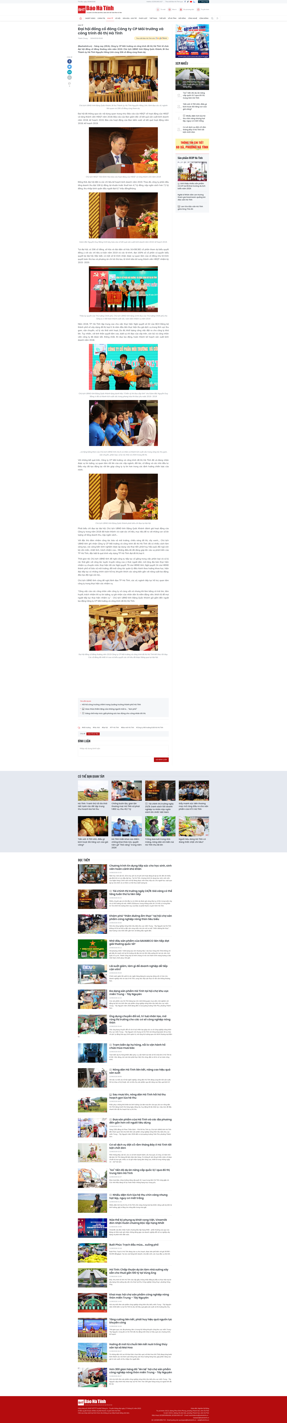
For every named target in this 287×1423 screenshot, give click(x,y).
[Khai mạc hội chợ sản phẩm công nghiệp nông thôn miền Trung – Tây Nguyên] (92, 1302)
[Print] (69, 77)
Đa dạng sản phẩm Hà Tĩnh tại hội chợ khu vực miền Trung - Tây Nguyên (139, 993)
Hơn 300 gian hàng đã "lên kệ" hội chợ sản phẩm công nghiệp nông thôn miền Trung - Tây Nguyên (140, 1371)
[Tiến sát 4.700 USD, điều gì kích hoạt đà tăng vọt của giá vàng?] (93, 826)
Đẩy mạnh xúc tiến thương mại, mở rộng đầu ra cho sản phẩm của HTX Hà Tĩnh (193, 806)
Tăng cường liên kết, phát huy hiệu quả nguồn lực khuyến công (140, 1321)
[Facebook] (185, 2)
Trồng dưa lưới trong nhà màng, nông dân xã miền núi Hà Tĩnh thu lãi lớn (159, 842)
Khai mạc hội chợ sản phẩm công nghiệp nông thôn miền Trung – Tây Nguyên (139, 1296)
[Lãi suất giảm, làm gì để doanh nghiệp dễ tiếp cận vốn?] (92, 974)
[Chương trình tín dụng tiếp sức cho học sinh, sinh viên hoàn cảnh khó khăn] (92, 874)
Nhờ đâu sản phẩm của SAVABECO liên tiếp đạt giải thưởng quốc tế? (139, 942)
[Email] (69, 72)
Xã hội (117, 18)
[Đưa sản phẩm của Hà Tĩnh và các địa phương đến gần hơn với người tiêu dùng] (92, 1127)
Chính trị (101, 18)
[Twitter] (69, 67)
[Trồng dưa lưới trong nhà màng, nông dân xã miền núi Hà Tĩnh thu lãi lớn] (160, 826)
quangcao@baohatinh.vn (187, 1420)
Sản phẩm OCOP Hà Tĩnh (190, 157)
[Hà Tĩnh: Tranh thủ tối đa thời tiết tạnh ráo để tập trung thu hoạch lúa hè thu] (93, 791)
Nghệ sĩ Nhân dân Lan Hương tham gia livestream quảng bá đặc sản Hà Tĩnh (191, 197)
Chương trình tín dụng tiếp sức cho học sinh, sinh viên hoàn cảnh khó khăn (140, 867)
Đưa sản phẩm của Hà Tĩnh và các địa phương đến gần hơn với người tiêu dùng (140, 1121)
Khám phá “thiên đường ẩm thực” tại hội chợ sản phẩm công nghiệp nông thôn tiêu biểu (140, 917)
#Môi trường (86, 727)
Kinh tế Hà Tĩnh (93, 734)
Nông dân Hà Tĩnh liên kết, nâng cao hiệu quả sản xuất (139, 1071)
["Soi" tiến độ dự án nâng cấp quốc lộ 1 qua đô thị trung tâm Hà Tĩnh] (92, 1178)
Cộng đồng (204, 18)
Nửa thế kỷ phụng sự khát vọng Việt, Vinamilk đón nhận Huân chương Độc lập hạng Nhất (138, 1221)
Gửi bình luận (161, 760)
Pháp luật (143, 18)
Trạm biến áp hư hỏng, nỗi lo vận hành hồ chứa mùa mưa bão (137, 1046)
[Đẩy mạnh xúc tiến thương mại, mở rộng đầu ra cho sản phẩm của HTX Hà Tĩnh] (194, 791)
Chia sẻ (69, 57)
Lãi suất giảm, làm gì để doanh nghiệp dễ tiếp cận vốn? (138, 968)
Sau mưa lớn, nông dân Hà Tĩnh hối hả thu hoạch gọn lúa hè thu (137, 1096)
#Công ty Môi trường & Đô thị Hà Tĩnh (149, 727)
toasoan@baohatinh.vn (201, 1418)
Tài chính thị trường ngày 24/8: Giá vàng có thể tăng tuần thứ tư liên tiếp (140, 893)
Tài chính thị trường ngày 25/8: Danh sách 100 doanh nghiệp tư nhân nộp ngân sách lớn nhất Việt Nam (159, 808)
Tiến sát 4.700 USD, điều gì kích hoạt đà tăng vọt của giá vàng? (195, 106)
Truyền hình (205, 9)
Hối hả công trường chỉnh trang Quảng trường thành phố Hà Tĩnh (111, 704)
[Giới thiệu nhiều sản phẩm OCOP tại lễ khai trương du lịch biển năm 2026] (192, 171)
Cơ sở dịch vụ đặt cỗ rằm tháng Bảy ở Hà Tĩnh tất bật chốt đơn (194, 130)
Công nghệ (192, 18)
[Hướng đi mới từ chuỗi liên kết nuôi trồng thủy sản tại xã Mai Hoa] (92, 1352)
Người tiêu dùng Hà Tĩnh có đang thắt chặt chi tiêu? (192, 840)
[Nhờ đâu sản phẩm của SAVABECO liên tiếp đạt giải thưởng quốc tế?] (92, 949)
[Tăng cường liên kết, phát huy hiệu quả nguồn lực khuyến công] (92, 1327)
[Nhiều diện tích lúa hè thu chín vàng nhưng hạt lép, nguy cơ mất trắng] (92, 1203)
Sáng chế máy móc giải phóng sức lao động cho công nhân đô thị (115, 713)
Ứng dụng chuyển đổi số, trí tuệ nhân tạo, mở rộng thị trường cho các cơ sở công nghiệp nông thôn (139, 1019)
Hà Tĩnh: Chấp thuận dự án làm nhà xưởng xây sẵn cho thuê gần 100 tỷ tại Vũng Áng (195, 83)
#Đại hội (105, 727)
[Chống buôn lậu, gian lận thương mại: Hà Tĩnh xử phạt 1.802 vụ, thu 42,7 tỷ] (127, 791)
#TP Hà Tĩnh (114, 727)
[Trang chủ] (80, 18)
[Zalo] (194, 2)
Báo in (174, 9)
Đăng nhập (204, 1)
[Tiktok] (188, 2)
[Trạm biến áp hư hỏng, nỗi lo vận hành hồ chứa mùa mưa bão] (92, 1053)
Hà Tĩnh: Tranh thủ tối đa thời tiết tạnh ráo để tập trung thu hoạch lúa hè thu (92, 806)
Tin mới (163, 9)
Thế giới (162, 18)
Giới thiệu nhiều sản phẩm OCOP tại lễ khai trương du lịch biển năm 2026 (191, 186)
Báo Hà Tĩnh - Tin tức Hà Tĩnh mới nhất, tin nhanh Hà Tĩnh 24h (101, 9)
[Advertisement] (123, 676)
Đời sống (182, 18)
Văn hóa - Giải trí (130, 18)
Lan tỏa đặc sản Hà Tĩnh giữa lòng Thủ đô (190, 207)
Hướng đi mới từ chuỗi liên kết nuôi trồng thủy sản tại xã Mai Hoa (138, 1346)
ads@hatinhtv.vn (203, 1420)
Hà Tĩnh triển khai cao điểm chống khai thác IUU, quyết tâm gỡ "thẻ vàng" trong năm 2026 (127, 843)
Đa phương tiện (189, 9)
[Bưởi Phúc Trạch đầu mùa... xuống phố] (92, 1253)
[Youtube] (191, 2)
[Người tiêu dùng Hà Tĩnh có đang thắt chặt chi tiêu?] (194, 826)
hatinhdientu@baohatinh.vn (198, 1415)
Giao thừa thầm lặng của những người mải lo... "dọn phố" (111, 709)
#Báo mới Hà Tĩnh (127, 727)
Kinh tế (110, 18)
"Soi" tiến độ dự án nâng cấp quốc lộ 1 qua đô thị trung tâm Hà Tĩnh (194, 95)
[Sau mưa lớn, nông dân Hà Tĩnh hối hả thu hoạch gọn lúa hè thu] (92, 1102)
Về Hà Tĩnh (172, 18)
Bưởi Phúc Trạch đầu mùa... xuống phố (134, 1244)
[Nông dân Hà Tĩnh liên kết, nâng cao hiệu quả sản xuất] (92, 1078)
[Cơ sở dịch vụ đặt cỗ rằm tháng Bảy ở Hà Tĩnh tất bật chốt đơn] (92, 1153)
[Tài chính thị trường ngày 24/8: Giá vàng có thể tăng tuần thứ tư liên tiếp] (92, 899)
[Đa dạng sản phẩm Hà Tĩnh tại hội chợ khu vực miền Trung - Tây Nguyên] (92, 999)
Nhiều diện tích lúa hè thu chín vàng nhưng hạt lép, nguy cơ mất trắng (194, 118)
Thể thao (153, 18)
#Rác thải (96, 727)
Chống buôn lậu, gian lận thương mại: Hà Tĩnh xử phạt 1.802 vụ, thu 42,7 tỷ (126, 806)
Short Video (90, 18)
